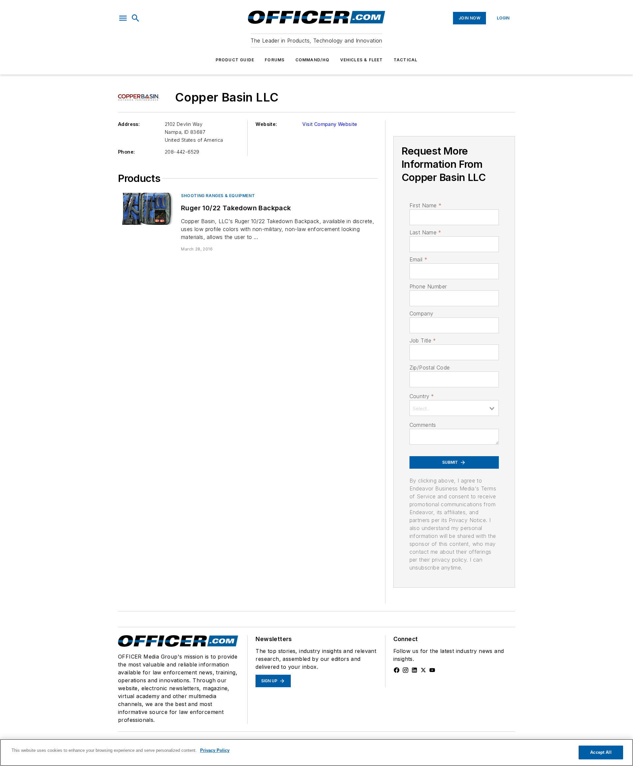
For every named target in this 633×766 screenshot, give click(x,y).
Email (418, 259)
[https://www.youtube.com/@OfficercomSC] (432, 670)
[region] (316, 752)
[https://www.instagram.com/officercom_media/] (405, 670)
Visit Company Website (329, 124)
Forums (275, 59)
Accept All (600, 752)
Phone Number (428, 286)
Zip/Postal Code (429, 367)
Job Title (422, 340)
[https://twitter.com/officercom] (423, 670)
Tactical (406, 59)
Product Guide (235, 59)
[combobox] (454, 408)
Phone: (126, 152)
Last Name (425, 232)
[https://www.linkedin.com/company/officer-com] (414, 670)
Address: (129, 124)
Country (421, 396)
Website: (266, 124)
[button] (123, 18)
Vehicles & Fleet (361, 59)
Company (421, 313)
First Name (425, 205)
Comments (422, 425)
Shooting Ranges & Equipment (218, 195)
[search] (135, 18)
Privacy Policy (214, 750)
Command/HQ (312, 59)
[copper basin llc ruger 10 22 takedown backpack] (147, 209)
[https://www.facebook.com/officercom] (396, 670)
